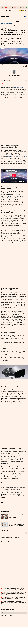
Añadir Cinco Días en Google (8, 83)
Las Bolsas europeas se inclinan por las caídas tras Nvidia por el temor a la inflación (19, 24)
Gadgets (17, 19)
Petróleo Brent (21, 7)
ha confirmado (19, 87)
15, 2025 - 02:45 (14, 77)
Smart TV (13, 19)
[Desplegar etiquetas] (26, 533)
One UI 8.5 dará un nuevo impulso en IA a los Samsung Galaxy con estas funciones (18, 516)
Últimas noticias (5, 586)
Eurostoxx (7, 615)
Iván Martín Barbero (14, 75)
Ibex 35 (3, 7)
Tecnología (3, 533)
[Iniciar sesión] (26, 10)
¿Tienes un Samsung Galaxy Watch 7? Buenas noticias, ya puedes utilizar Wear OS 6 (16, 524)
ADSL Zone (23, 17)
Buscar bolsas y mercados (7, 609)
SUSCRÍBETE (22, 10)
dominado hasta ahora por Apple (17, 156)
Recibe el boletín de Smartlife (8, 502)
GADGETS (3, 28)
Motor (25, 19)
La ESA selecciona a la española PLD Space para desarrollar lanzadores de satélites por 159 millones (13, 589)
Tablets (9, 19)
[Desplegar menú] (2, 10)
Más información (4, 538)
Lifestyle (21, 19)
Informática (14, 533)
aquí (20, 541)
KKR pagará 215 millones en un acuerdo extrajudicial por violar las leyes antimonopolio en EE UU (13, 602)
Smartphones (4, 19)
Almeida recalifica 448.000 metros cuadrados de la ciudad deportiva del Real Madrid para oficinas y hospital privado (13, 593)
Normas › (25, 508)
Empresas (8, 533)
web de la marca (13, 196)
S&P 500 (11, 7)
